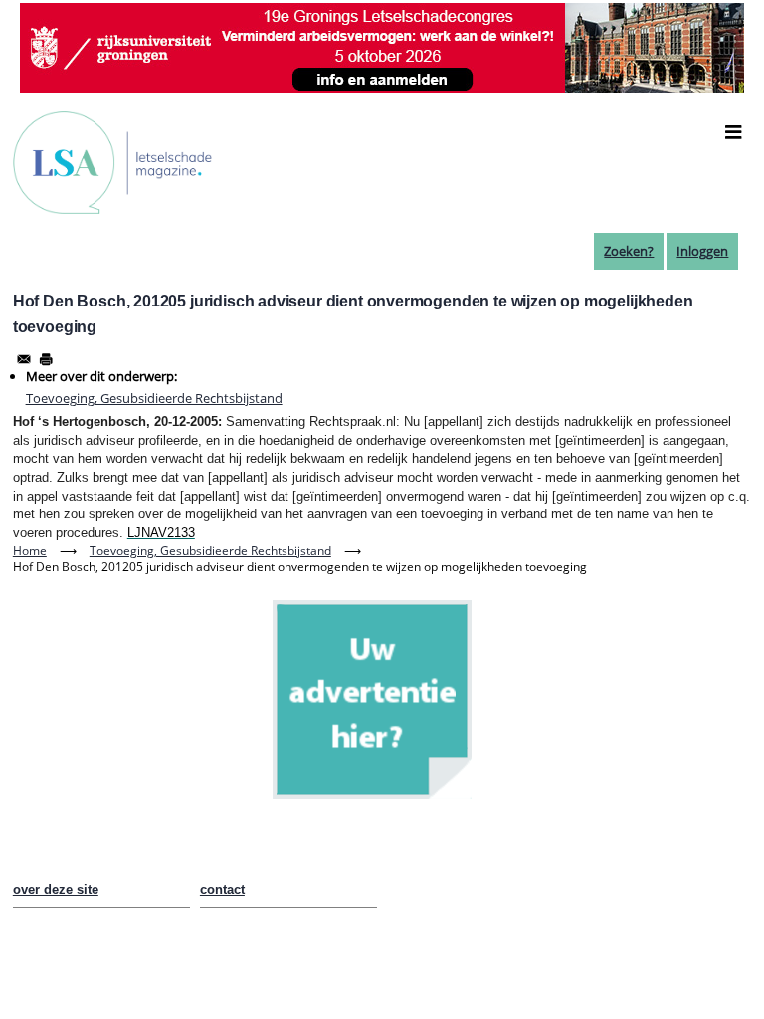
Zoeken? (629, 251)
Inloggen (702, 251)
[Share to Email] (24, 359)
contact (222, 889)
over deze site (55, 889)
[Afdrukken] (46, 359)
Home (30, 550)
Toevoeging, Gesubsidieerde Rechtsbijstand (154, 398)
